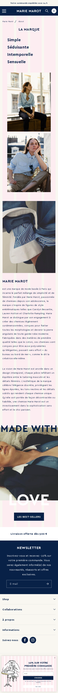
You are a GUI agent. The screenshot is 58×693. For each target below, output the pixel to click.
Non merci (38, 686)
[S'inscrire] (47, 584)
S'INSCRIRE (38, 678)
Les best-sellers (29, 516)
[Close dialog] (54, 657)
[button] (4, 10)
